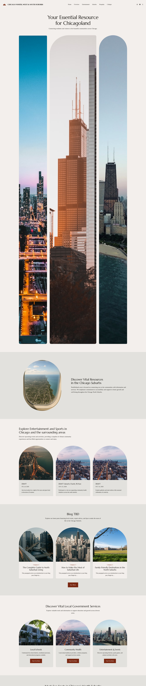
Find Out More (36, 661)
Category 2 (110, 564)
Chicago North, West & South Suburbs (25, 4)
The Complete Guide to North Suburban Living (36, 568)
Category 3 (73, 564)
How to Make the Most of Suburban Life (73, 568)
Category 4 (36, 564)
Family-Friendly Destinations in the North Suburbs (110, 568)
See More (73, 585)
